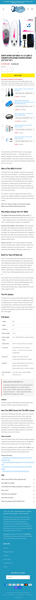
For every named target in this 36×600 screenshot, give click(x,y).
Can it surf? (5, 490)
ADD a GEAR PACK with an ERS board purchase (23, 125)
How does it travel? (7, 497)
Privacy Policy (7, 559)
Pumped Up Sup (14, 592)
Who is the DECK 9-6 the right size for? (13, 479)
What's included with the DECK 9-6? (13, 501)
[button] (3, 9)
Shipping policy (19, 597)
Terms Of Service (8, 563)
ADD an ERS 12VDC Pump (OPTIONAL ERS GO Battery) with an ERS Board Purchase (25, 102)
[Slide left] (14, 52)
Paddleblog (27, 534)
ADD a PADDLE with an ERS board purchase (24, 89)
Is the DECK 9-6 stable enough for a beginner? (16, 486)
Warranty (5, 555)
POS (20, 592)
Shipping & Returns (8, 552)
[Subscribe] (28, 577)
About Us (5, 548)
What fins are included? (8, 494)
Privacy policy (29, 594)
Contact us (6, 534)
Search (5, 566)
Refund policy (11, 594)
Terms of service (20, 594)
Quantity (3, 66)
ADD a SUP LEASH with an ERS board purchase (23, 137)
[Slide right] (22, 52)
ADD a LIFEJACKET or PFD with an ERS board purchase (24, 114)
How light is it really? (7, 483)
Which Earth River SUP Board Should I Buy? (15, 471)
